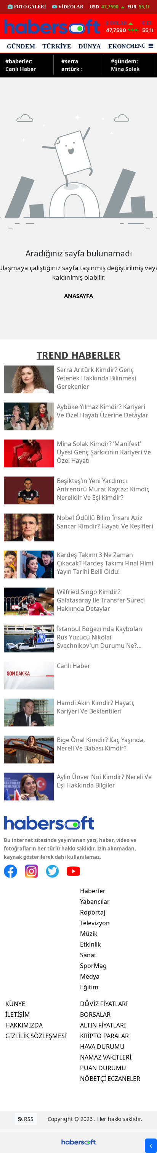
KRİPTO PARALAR (104, 1036)
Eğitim (89, 987)
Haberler (93, 891)
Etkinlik (90, 944)
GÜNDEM (21, 46)
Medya (89, 976)
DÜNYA (89, 46)
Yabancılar (95, 901)
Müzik (89, 933)
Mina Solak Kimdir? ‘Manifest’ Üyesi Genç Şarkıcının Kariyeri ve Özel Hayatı (126, 65)
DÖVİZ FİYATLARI (104, 1004)
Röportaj (92, 912)
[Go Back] (151, 1146)
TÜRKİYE (56, 46)
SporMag (93, 965)
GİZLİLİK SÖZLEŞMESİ (36, 1036)
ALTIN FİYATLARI (103, 1025)
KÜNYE (15, 1004)
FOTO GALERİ (30, 7)
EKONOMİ (123, 46)
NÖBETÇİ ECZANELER (110, 1078)
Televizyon (95, 923)
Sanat (88, 955)
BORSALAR (95, 1014)
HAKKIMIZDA (24, 1025)
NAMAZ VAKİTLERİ (105, 1057)
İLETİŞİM (17, 1014)
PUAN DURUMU (103, 1068)
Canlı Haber (20, 65)
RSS (28, 1118)
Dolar (118, 23)
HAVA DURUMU (102, 1046)
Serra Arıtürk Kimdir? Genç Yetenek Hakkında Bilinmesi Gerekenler (75, 65)
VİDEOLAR (70, 7)
